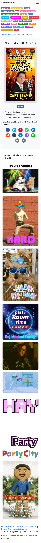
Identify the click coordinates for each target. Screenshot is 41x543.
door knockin (6, 20)
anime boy (29, 27)
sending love (34, 17)
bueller (25, 17)
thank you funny (7, 11)
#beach (6, 445)
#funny (6, 360)
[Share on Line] (33, 135)
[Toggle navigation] (37, 3)
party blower (23, 24)
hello (17, 11)
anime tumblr (18, 27)
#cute (6, 367)
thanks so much (17, 8)
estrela (27, 8)
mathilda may (6, 27)
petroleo (33, 24)
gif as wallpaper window (10, 14)
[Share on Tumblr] (14, 135)
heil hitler (5, 17)
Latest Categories (20, 529)
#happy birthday (10, 295)
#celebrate (8, 414)
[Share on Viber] (27, 135)
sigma (14, 24)
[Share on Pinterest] (20, 130)
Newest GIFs (6, 529)
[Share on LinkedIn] (33, 130)
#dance (6, 364)
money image (15, 17)
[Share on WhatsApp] (27, 130)
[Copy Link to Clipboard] (24, 140)
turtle (30, 14)
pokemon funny (7, 30)
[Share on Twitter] (14, 130)
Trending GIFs (31, 526)
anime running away (28, 11)
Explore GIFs (6, 526)
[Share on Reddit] (8, 135)
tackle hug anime (25, 20)
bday (16, 30)
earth (15, 20)
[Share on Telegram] (20, 135)
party (20, 106)
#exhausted (8, 390)
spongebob (5, 8)
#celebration (8, 299)
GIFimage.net (6, 34)
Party (14, 34)
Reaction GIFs (18, 526)
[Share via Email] (17, 140)
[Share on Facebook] (8, 130)
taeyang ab (6, 24)
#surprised (8, 387)
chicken (23, 14)
